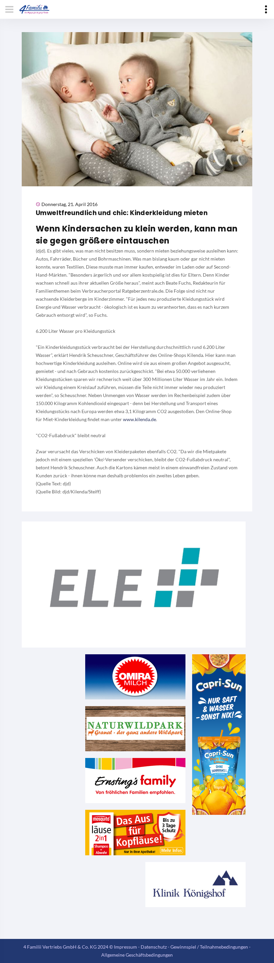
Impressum (125, 947)
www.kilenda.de (139, 419)
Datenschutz (154, 947)
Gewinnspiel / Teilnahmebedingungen (209, 947)
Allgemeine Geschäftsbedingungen (137, 955)
